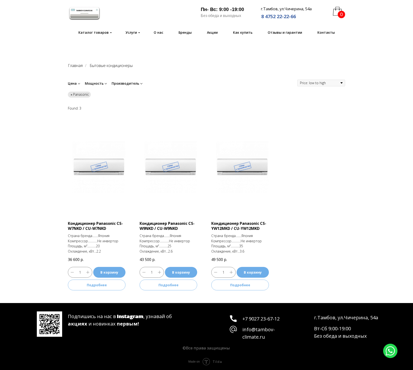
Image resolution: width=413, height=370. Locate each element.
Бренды (185, 32)
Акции (212, 32)
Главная (75, 65)
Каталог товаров (93, 32)
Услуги (131, 32)
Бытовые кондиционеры (111, 65)
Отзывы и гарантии (285, 32)
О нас (158, 32)
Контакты (326, 32)
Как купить (242, 32)
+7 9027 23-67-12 (261, 318)
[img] (84, 13)
